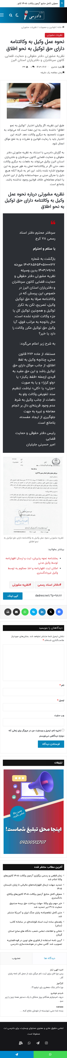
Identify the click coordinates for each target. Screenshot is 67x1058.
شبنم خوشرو (57, 993)
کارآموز (60, 983)
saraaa (59, 1007)
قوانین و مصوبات (47, 27)
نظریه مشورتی (20, 585)
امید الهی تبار (56, 969)
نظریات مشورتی (29, 27)
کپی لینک (13, 596)
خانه (59, 27)
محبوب (16, 958)
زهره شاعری (56, 67)
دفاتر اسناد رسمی (48, 585)
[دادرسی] (33, 15)
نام (61, 685)
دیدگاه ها (49, 958)
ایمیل (60, 700)
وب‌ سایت (59, 715)
